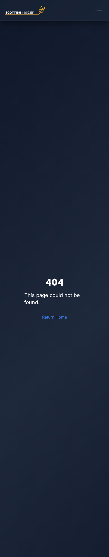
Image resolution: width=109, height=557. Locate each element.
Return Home (54, 317)
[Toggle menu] (100, 10)
